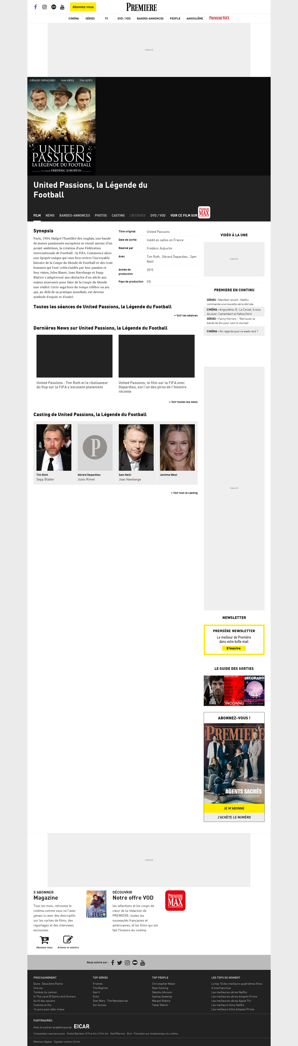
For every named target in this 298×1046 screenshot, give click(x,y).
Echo (96, 996)
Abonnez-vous (83, 7)
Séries (90, 18)
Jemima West (168, 474)
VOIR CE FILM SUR (184, 215)
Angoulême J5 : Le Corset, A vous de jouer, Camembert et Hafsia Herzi (234, 311)
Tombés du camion (45, 992)
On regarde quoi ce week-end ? (232, 331)
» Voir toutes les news (183, 402)
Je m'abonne (234, 808)
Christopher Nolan (163, 983)
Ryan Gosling (160, 988)
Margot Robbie (161, 1000)
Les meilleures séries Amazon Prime (234, 996)
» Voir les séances (186, 315)
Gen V (96, 992)
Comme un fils (42, 1005)
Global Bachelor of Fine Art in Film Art (87, 1033)
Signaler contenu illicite (67, 1041)
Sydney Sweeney (162, 996)
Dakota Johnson (162, 992)
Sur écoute (99, 1005)
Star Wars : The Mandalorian (110, 1000)
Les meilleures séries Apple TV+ (231, 1000)
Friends (98, 983)
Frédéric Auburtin (159, 248)
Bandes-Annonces (150, 18)
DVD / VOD (124, 18)
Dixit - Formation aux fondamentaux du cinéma (152, 1033)
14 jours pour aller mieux (48, 1009)
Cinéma (74, 18)
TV (106, 18)
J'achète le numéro (234, 817)
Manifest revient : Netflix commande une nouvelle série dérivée (230, 302)
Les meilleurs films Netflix (227, 1005)
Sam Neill (125, 474)
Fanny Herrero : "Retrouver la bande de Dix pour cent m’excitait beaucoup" (231, 321)
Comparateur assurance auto (49, 1033)
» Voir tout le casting (184, 492)
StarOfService (117, 1033)
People (175, 18)
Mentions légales (42, 1041)
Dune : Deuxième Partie (48, 983)
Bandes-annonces (74, 215)
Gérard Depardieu (175, 257)
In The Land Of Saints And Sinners (54, 996)
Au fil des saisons (44, 1000)
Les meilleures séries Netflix (229, 992)
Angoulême (195, 18)
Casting (118, 215)
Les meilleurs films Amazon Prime (232, 1009)
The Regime (100, 988)
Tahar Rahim (160, 1005)
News (50, 215)
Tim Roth (153, 257)
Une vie (38, 988)
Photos (101, 215)
